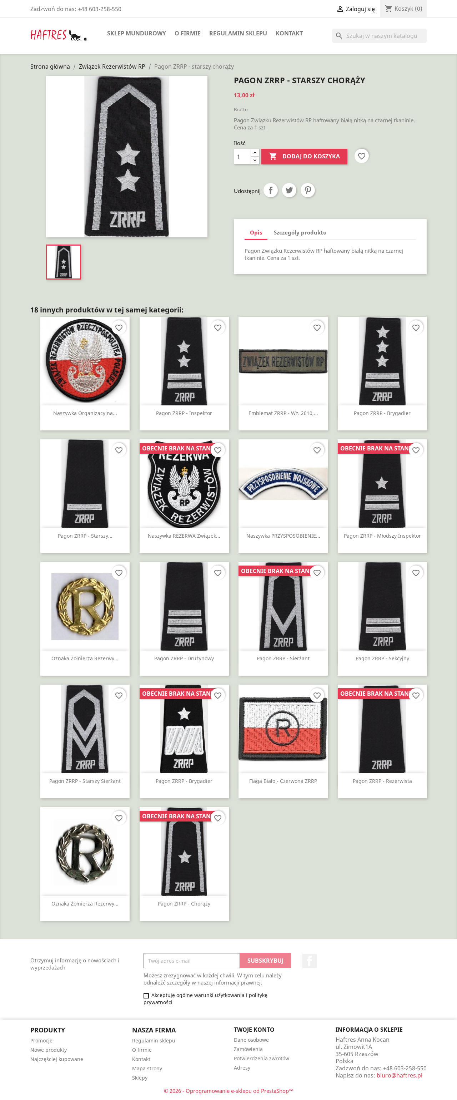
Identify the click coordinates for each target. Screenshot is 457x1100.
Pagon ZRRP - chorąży (184, 903)
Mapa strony (147, 1068)
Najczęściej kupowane (56, 1059)
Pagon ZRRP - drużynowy (184, 658)
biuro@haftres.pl (399, 1075)
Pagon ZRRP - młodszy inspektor (382, 535)
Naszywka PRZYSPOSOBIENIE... (283, 535)
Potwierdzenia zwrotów (261, 1058)
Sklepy (139, 1077)
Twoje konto (254, 1030)
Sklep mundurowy (136, 33)
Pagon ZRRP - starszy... (85, 535)
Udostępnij (270, 190)
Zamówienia (248, 1049)
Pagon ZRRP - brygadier (382, 413)
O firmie (188, 33)
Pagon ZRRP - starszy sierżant (85, 781)
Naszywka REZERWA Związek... (184, 535)
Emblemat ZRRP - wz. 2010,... (283, 413)
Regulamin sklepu (238, 33)
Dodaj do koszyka (304, 156)
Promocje (41, 1040)
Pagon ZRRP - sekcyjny (382, 658)
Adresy (242, 1067)
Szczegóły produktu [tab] (300, 232)
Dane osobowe (251, 1039)
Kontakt (289, 33)
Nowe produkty (48, 1049)
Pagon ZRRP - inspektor (184, 413)
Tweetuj (289, 190)
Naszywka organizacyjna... (85, 413)
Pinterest (308, 190)
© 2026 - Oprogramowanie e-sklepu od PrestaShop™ (228, 1090)
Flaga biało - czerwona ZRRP (283, 781)
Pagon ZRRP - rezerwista (382, 781)
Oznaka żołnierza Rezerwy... (85, 658)
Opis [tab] (256, 232)
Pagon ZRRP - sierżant (283, 658)
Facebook (309, 961)
